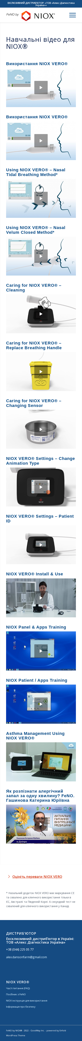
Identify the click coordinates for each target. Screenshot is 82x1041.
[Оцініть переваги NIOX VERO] (8, 876)
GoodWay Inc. (38, 1030)
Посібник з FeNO (16, 994)
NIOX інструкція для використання (26, 1000)
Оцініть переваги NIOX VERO (37, 876)
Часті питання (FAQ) (18, 988)
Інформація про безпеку (20, 1006)
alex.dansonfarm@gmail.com (26, 957)
